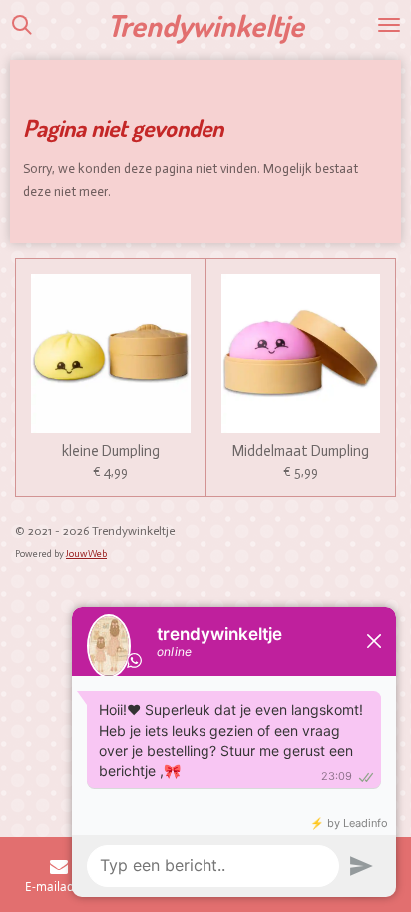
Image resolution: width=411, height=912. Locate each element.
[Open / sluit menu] (389, 25)
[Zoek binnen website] (22, 25)
